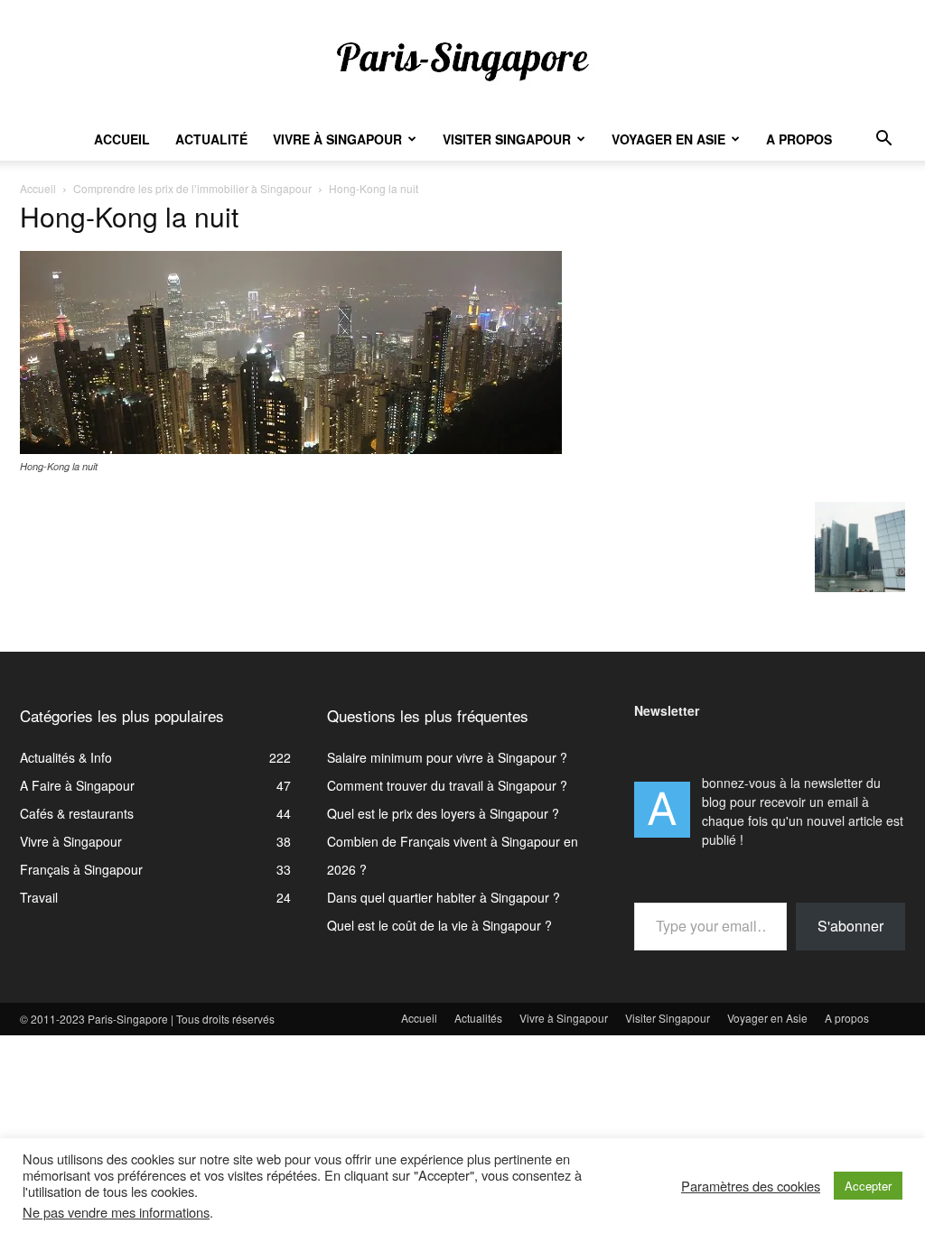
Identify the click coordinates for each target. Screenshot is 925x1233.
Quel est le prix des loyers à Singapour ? (443, 813)
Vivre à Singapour (337, 139)
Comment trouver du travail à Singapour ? (447, 785)
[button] (883, 140)
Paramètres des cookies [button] (750, 1186)
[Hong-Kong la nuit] (291, 449)
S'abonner (850, 925)
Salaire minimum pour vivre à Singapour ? (447, 757)
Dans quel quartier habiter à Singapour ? (443, 897)
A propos (799, 139)
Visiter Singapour (507, 139)
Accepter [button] (868, 1185)
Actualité (211, 139)
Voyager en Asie (668, 139)
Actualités (478, 1017)
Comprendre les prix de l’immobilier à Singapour (192, 188)
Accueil (122, 139)
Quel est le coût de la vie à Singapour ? (439, 925)
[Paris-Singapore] (462, 60)
